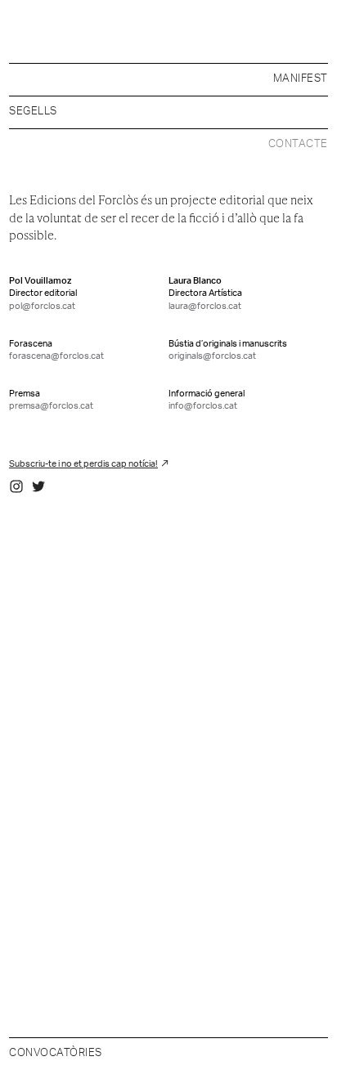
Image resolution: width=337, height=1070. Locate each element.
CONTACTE (298, 144)
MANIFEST (300, 79)
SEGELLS (33, 111)
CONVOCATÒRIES (55, 1053)
